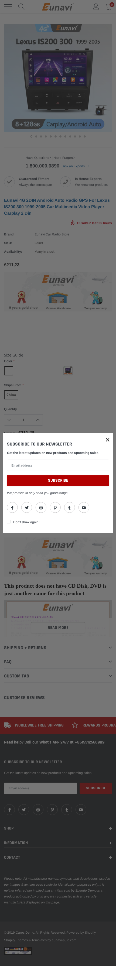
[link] (12, 507)
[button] (108, 440)
